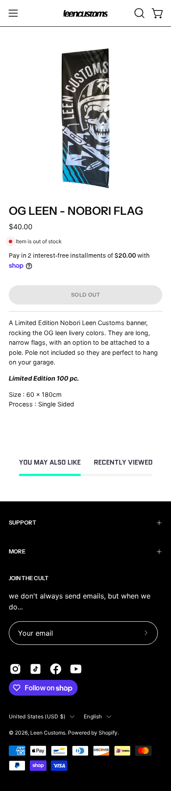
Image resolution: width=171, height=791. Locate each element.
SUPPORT (22, 522)
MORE (17, 551)
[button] (138, 13)
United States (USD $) (37, 716)
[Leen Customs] (85, 13)
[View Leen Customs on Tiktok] (35, 669)
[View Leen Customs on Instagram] (15, 669)
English (93, 716)
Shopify (108, 732)
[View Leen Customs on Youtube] (75, 669)
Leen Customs (47, 732)
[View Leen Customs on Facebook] (55, 669)
